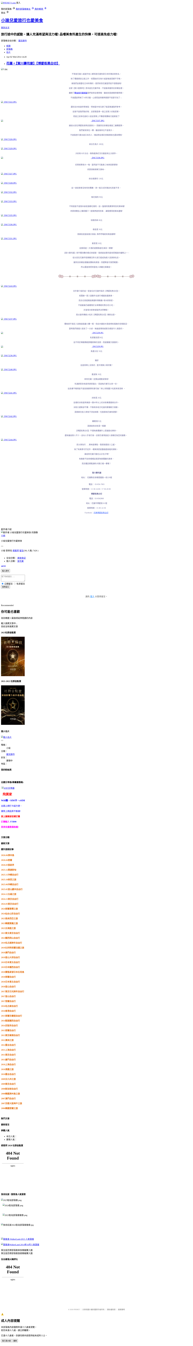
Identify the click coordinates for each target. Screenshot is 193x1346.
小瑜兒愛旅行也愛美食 (22, 20)
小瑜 (3, 536)
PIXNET (77, 1309)
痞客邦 (16, 551)
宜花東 (20, 561)
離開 (15, 1341)
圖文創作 (22, 41)
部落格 (9, 49)
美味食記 (21, 558)
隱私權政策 (111, 1309)
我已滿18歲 (6, 1341)
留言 (21, 551)
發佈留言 (5, 587)
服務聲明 (121, 1309)
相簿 (8, 46)
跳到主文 (5, 28)
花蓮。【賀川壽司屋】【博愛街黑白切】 (33, 63)
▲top (3, 566)
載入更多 (5, 571)
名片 (8, 52)
